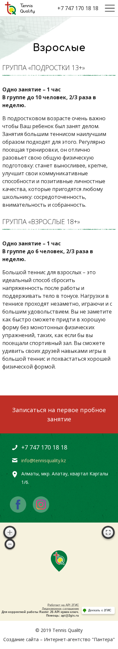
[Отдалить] (10, 544)
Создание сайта (21, 639)
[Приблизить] (9, 532)
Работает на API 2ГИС (63, 605)
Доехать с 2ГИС (99, 610)
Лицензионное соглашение (60, 608)
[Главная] (20, 8)
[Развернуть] (108, 532)
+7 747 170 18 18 (77, 8)
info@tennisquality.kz (43, 460)
